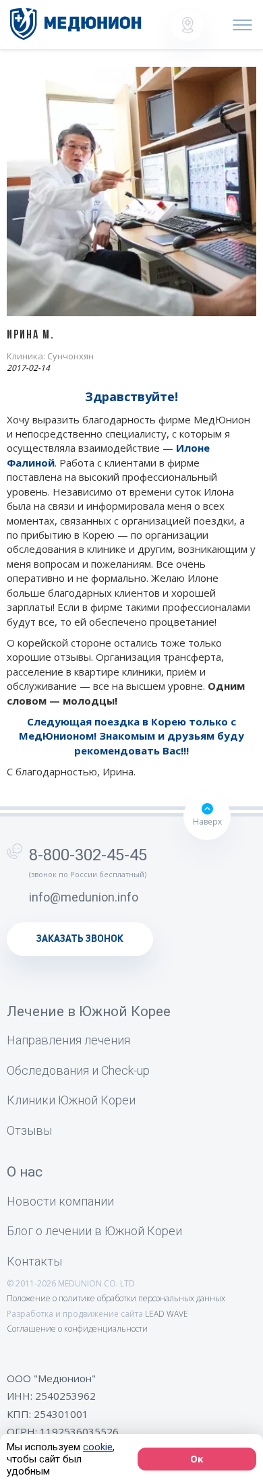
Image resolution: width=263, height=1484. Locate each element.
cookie (98, 1447)
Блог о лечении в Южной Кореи (94, 1231)
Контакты (34, 1261)
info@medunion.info (83, 897)
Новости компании (60, 1201)
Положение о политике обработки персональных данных (116, 1298)
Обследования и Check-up (78, 1070)
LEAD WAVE (166, 1313)
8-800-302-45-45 (88, 854)
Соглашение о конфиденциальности (77, 1328)
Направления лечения (68, 1040)
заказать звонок (79, 939)
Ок (197, 1458)
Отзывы (29, 1130)
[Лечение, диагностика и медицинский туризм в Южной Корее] (76, 24)
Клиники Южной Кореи (71, 1100)
